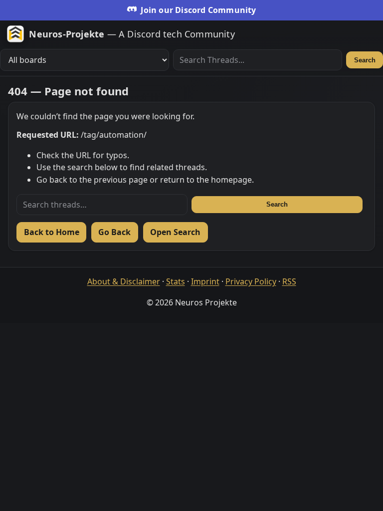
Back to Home (51, 232)
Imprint (205, 281)
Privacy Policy (250, 281)
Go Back (114, 232)
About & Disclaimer (123, 281)
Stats (175, 281)
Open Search (175, 232)
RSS (289, 281)
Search (365, 60)
